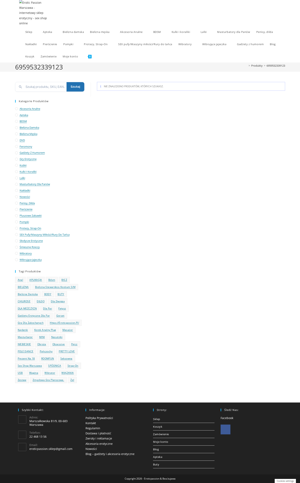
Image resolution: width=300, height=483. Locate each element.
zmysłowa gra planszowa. (48, 380)
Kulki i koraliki (28, 171)
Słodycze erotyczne (31, 241)
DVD (22, 140)
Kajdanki (23, 330)
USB (20, 373)
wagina (33, 373)
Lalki (22, 178)
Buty (156, 464)
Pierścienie (26, 209)
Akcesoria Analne (30, 109)
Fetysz (62, 308)
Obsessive (58, 344)
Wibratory (26, 253)
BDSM (23, 121)
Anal (20, 280)
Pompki (24, 222)
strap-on (73, 365)
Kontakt (91, 423)
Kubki (23, 165)
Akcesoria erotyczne (99, 444)
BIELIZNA (23, 287)
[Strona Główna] (246, 65)
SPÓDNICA (54, 365)
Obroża (41, 344)
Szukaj (75, 86)
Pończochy (46, 351)
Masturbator (25, 337)
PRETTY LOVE (67, 351)
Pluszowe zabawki (31, 215)
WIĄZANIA (67, 373)
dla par (47, 308)
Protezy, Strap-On (30, 228)
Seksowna (66, 358)
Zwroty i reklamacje (99, 438)
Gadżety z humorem (32, 152)
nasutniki (57, 337)
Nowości (25, 197)
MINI (42, 337)
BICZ (64, 280)
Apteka (24, 115)
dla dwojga (58, 301)
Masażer (67, 330)
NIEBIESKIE (24, 344)
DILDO (40, 301)
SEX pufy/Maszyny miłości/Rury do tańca (45, 234)
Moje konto (160, 442)
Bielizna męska (28, 134)
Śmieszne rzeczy (30, 247)
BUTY (61, 294)
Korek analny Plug (45, 330)
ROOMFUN (47, 358)
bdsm (51, 280)
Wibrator (49, 373)
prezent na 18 (26, 358)
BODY (47, 294)
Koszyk (157, 426)
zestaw (22, 380)
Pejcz (74, 344)
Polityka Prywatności (99, 418)
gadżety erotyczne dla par (34, 315)
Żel (72, 380)
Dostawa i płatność (98, 433)
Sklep (156, 419)
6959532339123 (276, 65)
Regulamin (93, 428)
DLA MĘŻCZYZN (27, 308)
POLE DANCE (25, 351)
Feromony (26, 146)
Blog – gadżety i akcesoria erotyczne (110, 454)
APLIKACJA (35, 280)
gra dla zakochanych (31, 322)
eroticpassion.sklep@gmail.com (50, 449)
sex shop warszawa (30, 365)
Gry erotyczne (28, 159)
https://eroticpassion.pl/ (64, 322)
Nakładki (25, 190)
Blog (156, 449)
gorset (60, 315)
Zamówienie (161, 434)
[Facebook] (225, 429)
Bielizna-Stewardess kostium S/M (55, 287)
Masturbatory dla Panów (35, 184)
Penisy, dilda (27, 203)
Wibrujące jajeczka (31, 260)
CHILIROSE (24, 301)
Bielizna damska (29, 127)
